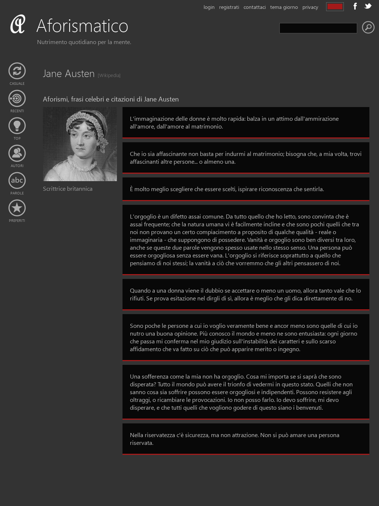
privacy (310, 6)
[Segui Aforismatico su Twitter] (367, 5)
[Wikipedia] (107, 75)
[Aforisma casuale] (17, 71)
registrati (229, 6)
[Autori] (17, 153)
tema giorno (284, 6)
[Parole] (17, 181)
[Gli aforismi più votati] (17, 126)
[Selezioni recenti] (17, 98)
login (209, 6)
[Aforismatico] (80, 34)
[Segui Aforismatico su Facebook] (355, 5)
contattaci (255, 6)
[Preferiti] (17, 208)
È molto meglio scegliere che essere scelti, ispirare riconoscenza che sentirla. (227, 189)
